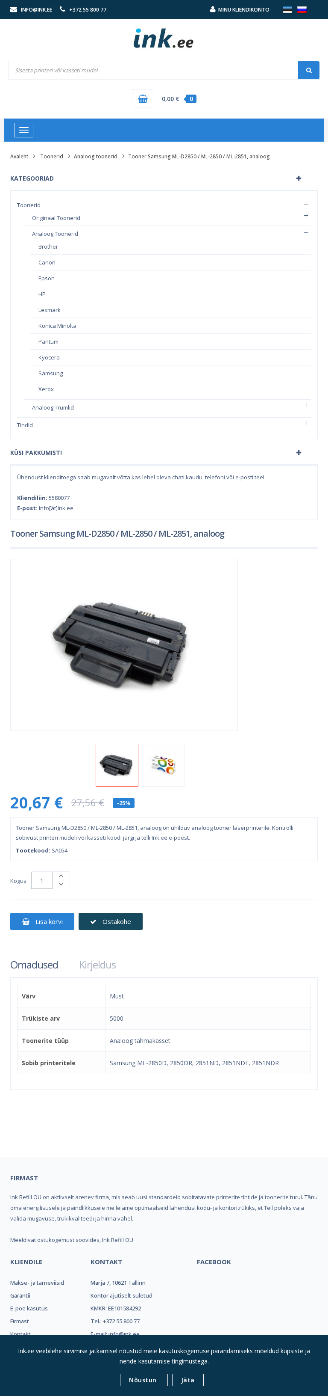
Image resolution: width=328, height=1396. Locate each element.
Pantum (48, 341)
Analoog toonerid (95, 156)
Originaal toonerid (56, 218)
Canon (47, 262)
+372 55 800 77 (87, 9)
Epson (46, 278)
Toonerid (51, 156)
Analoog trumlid (53, 407)
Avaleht (19, 156)
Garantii (20, 1295)
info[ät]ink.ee (56, 508)
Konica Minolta (57, 326)
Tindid (25, 425)
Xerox (46, 389)
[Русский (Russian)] (302, 9)
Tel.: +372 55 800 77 (115, 1321)
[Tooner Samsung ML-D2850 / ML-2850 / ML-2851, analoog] (117, 765)
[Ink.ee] (164, 34)
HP (42, 294)
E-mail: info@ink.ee (115, 1334)
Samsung (50, 373)
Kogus (18, 881)
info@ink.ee (36, 9)
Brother (48, 246)
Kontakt (20, 1334)
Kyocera (49, 357)
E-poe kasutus (29, 1308)
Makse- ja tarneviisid (37, 1282)
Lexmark (49, 310)
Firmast (19, 1321)
